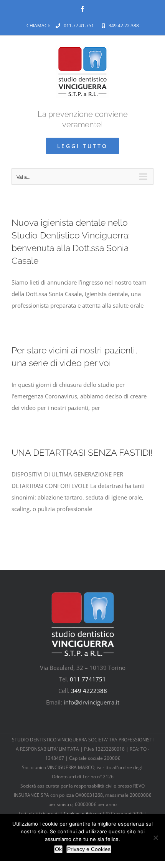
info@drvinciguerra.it (91, 702)
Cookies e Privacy (82, 813)
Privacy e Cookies (89, 849)
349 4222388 (89, 690)
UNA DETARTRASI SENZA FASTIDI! (82, 452)
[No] (155, 837)
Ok (58, 849)
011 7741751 (88, 679)
